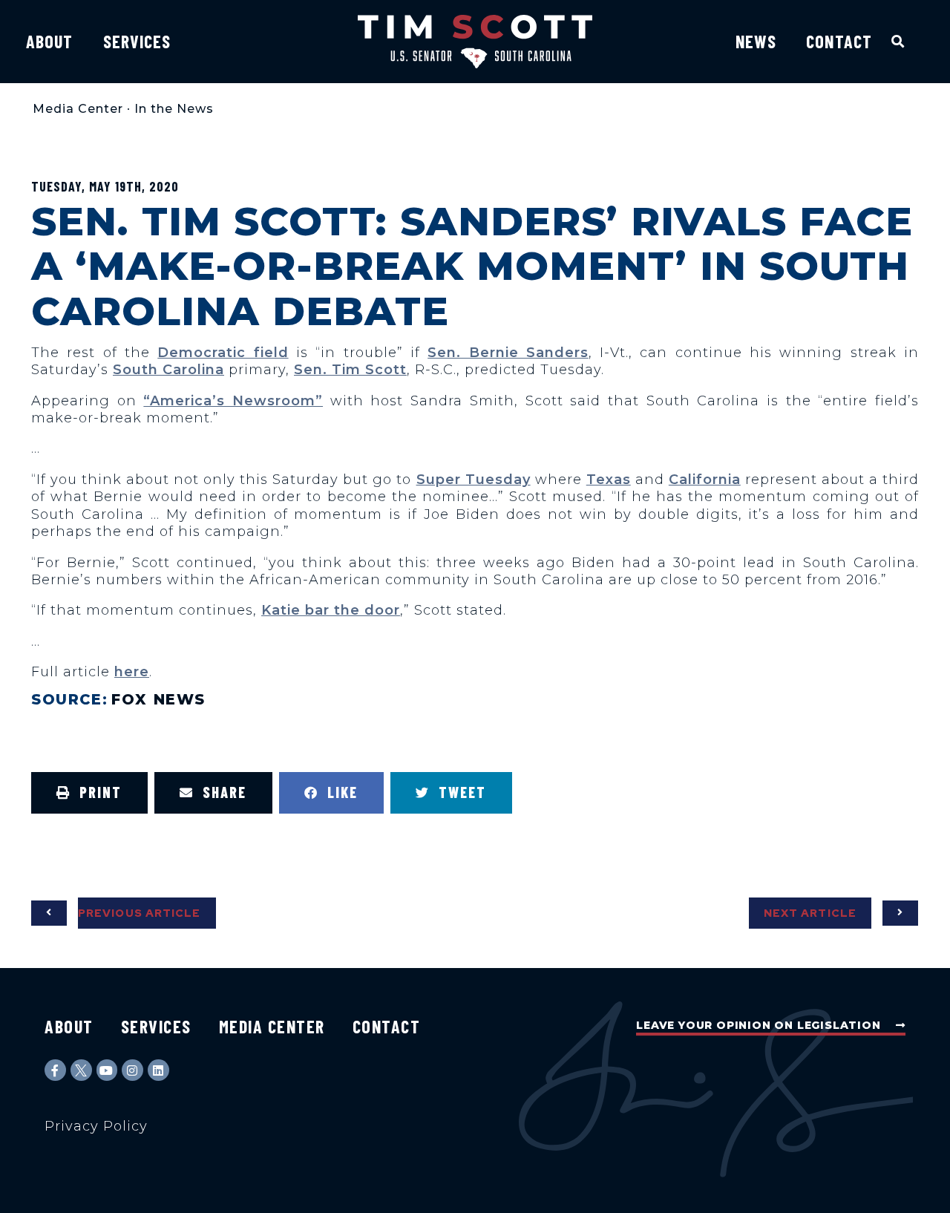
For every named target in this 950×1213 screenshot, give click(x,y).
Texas (608, 479)
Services (137, 41)
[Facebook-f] (55, 1070)
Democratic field (222, 352)
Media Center (78, 109)
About (49, 41)
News (756, 41)
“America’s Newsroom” (233, 401)
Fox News (158, 699)
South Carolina (168, 370)
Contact (839, 41)
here (131, 672)
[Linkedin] (158, 1070)
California (705, 479)
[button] (898, 41)
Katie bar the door (330, 610)
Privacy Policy (96, 1126)
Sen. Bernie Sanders (508, 352)
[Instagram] (132, 1070)
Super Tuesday (473, 479)
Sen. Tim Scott (350, 370)
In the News (174, 109)
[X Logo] (81, 1070)
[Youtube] (107, 1070)
